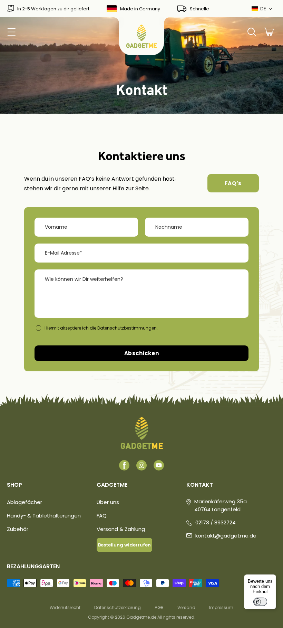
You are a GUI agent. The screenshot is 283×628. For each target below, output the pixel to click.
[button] (262, 8)
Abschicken (141, 353)
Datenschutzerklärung (117, 607)
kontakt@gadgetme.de (225, 535)
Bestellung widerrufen (124, 545)
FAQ (102, 515)
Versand (186, 607)
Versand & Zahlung (121, 529)
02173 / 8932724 (215, 522)
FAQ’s (233, 183)
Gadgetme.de (141, 617)
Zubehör (17, 529)
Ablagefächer (24, 502)
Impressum (221, 607)
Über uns (108, 502)
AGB (159, 607)
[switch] (260, 602)
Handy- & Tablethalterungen (44, 515)
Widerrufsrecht (65, 607)
